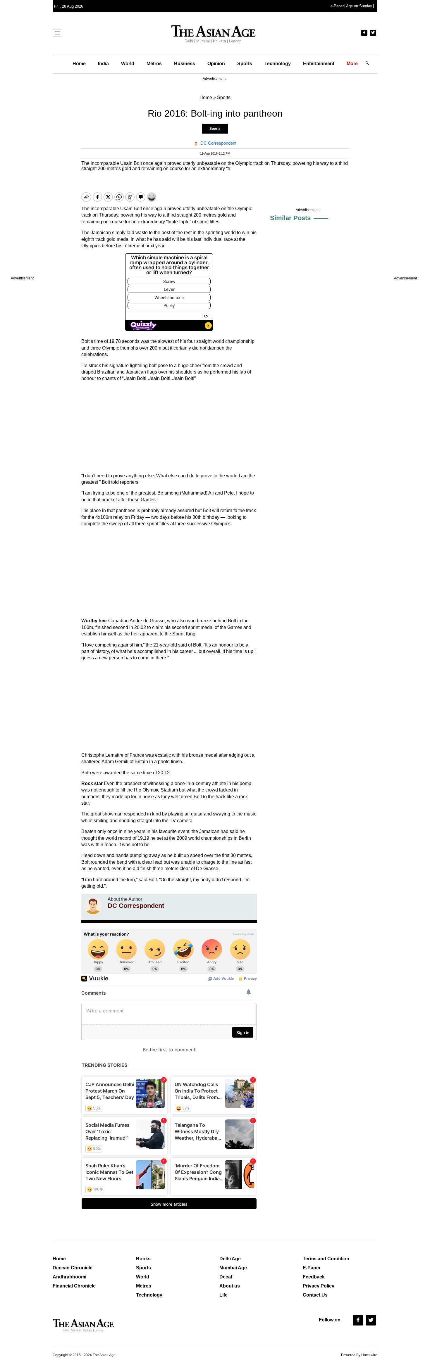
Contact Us (315, 1294)
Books (143, 1258)
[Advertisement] (169, 427)
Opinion (216, 63)
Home (79, 63)
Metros (154, 63)
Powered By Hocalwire (359, 1355)
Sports (244, 63)
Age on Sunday (359, 6)
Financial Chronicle (74, 1285)
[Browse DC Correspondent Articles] (93, 905)
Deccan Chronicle (72, 1267)
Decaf (225, 1276)
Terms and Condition (326, 1258)
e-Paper (337, 6)
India (103, 63)
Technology (277, 63)
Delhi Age (230, 1258)
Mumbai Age (233, 1267)
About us (229, 1285)
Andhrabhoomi (69, 1276)
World (127, 63)
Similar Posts (290, 218)
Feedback (314, 1276)
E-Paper (312, 1267)
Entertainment (318, 63)
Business (184, 63)
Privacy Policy (318, 1285)
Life (223, 1294)
